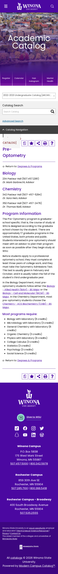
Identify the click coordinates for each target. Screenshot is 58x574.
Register (6, 78)
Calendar (19, 78)
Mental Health (50, 80)
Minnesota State (9, 538)
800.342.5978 (39, 463)
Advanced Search (12, 121)
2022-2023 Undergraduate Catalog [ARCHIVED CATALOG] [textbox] (27, 95)
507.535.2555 (29, 513)
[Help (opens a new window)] (52, 143)
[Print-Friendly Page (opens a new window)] (45, 143)
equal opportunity (37, 528)
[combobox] (29, 96)
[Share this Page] (38, 143)
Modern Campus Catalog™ (37, 566)
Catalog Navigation (17, 129)
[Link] (19, 428)
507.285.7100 (19, 488)
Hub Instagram (34, 80)
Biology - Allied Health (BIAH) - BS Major (29, 287)
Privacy (5, 533)
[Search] (52, 111)
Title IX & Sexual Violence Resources (32, 530)
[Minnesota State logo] (29, 547)
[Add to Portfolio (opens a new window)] (31, 143)
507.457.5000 (19, 463)
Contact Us (15, 533)
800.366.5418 (38, 488)
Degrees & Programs (30, 166)
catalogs (16, 558)
